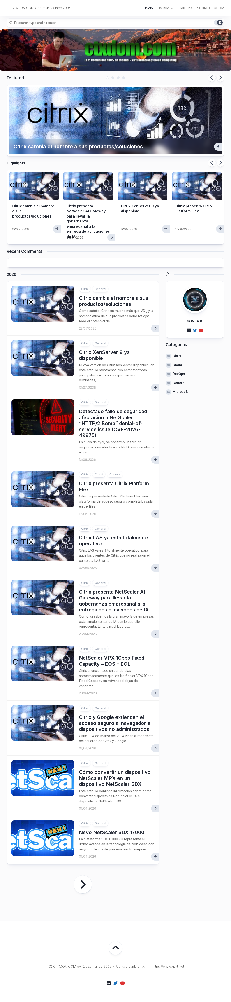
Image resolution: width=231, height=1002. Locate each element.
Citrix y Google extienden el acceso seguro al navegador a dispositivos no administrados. (115, 723)
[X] (195, 330)
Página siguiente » (83, 884)
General (100, 289)
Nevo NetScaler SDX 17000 (111, 832)
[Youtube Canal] (201, 330)
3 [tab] (118, 77)
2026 (11, 274)
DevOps (179, 374)
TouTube (186, 8)
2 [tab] (112, 77)
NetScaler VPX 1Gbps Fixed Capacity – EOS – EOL (111, 661)
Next (220, 78)
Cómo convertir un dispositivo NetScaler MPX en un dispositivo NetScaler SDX (115, 778)
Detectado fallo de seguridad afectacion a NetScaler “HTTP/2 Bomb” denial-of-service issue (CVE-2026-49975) (113, 423)
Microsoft (180, 391)
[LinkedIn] (189, 330)
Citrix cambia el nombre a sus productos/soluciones (78, 146)
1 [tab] (107, 77)
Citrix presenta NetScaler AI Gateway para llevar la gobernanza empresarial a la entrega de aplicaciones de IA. (114, 601)
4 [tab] (123, 77)
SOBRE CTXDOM (210, 8)
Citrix (84, 289)
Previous (212, 78)
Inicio (149, 8)
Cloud (99, 474)
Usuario (163, 8)
